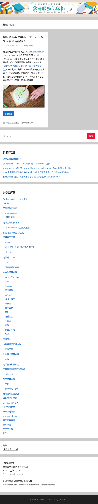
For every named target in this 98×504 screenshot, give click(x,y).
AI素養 (6, 203)
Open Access (11, 213)
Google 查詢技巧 (10, 403)
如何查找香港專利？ (12, 159)
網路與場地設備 (10, 398)
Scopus (8, 286)
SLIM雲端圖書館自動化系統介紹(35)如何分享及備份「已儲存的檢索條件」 (36, 172)
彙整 (5, 445)
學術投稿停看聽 (10, 208)
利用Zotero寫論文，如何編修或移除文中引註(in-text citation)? (31, 177)
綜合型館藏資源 (10, 272)
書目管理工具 (9, 237)
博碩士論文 (10, 299)
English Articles (10, 416)
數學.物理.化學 (27, 123)
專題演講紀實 (9, 411)
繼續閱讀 (8, 114)
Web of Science (12, 277)
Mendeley (9, 252)
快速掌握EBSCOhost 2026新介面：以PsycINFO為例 (26, 163)
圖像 (7, 325)
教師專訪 (7, 424)
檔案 (7, 334)
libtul (31, 46)
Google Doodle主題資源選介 (18, 227)
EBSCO (8, 295)
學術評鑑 (9, 290)
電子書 (8, 303)
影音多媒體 (10, 330)
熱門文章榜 (8, 429)
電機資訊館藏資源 (11, 394)
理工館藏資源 (9, 379)
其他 (5, 433)
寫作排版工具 (9, 257)
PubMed (9, 374)
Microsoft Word (12, 267)
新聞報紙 (9, 308)
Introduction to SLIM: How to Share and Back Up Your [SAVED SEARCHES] (37, 168)
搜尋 (91, 136)
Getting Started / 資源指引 (15, 199)
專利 (7, 312)
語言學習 (9, 349)
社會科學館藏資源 (11, 354)
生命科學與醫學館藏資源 (14, 369)
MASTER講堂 (9, 407)
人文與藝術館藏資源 (12, 344)
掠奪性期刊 (10, 217)
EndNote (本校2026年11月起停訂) (20, 247)
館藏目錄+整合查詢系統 (13, 233)
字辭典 (8, 321)
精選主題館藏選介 (13, 123)
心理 (7, 359)
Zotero (8, 242)
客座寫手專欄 (9, 420)
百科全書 (9, 316)
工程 (7, 384)
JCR (7, 281)
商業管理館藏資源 (11, 364)
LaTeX (7, 262)
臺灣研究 (7, 339)
